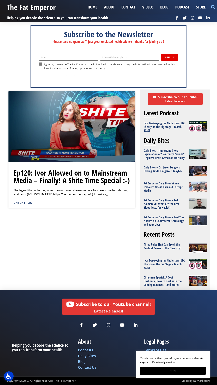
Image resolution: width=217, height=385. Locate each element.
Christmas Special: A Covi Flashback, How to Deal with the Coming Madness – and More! (163, 281)
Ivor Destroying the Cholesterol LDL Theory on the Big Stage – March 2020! (164, 126)
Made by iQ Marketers (195, 381)
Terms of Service (102, 75)
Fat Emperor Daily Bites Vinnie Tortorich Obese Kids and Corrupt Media (163, 187)
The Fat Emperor (31, 7)
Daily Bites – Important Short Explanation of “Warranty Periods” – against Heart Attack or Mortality (164, 154)
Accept (173, 371)
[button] (213, 7)
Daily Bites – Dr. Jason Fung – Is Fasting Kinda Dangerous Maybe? (163, 169)
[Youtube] (200, 18)
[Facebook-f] (177, 18)
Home (92, 7)
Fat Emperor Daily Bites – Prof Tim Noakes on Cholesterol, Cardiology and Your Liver (164, 221)
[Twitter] (185, 18)
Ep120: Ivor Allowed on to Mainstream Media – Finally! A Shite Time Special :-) (72, 176)
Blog (164, 7)
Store (201, 7)
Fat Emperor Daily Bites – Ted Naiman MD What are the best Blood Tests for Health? (161, 204)
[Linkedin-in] (208, 18)
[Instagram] (192, 18)
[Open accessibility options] (9, 376)
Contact (128, 7)
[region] (173, 364)
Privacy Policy (86, 75)
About (109, 7)
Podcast (182, 7)
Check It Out (24, 203)
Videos (147, 7)
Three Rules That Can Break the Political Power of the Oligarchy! (162, 246)
